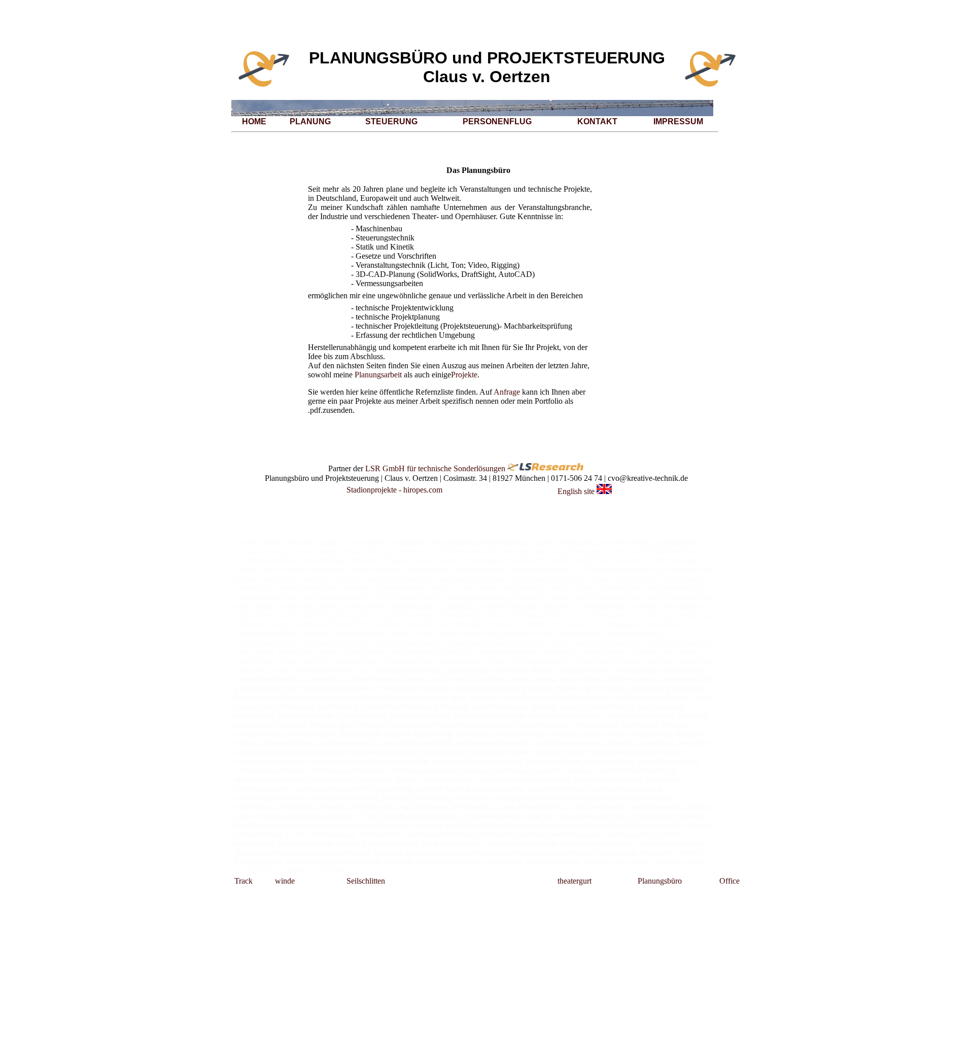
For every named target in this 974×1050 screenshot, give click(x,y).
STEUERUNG (391, 121)
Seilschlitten (365, 881)
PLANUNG (310, 121)
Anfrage (507, 392)
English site (576, 491)
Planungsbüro (660, 881)
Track (243, 881)
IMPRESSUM (678, 121)
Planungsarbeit (378, 374)
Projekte (464, 374)
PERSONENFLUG (497, 121)
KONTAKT (597, 121)
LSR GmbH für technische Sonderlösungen (435, 468)
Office (729, 881)
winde (285, 881)
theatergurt (575, 881)
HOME (254, 121)
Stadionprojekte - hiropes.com (394, 489)
